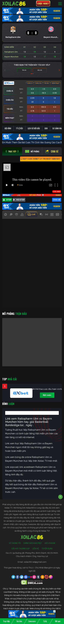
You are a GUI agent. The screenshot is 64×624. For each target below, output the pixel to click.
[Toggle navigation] (60, 3)
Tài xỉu (46, 83)
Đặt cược (47, 395)
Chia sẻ (54, 151)
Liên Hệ (35, 548)
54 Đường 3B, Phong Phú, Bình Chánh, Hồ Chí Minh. (35, 553)
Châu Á (29, 83)
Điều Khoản (50, 543)
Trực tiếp (6, 621)
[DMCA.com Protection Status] (32, 582)
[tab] (12, 151)
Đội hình (8, 128)
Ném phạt (55, 83)
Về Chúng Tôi (15, 543)
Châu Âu (38, 83)
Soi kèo (19, 621)
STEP (8, 200)
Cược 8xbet (43, 3)
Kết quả (57, 621)
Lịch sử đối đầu (34, 128)
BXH (46, 128)
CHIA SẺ (56, 200)
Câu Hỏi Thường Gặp (20, 548)
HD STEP (20, 200)
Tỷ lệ (45, 621)
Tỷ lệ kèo (19, 128)
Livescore (32, 621)
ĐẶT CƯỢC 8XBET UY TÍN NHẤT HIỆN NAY (41, 159)
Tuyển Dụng (47, 548)
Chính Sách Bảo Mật (32, 543)
